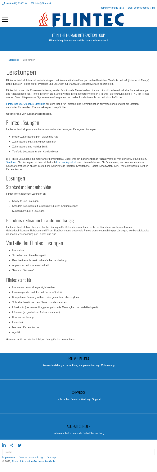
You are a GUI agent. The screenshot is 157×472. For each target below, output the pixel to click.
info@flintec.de (43, 3)
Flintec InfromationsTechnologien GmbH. (34, 461)
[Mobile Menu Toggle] (5, 20)
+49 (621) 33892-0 (17, 3)
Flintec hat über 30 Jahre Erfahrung (25, 103)
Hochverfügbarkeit (66, 162)
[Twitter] (20, 445)
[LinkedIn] (4, 445)
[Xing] (11, 445)
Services (11, 162)
